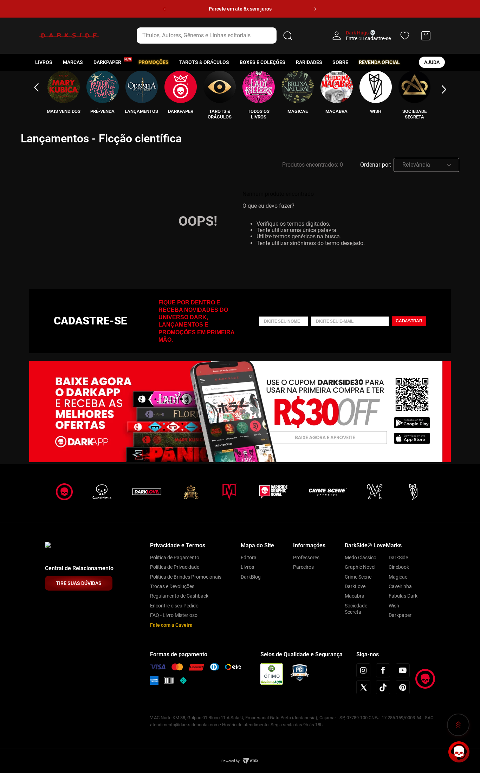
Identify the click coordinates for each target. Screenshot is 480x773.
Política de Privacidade (174, 567)
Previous (36, 87)
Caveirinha (400, 586)
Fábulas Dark (403, 596)
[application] (459, 752)
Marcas (73, 62)
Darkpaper (400, 615)
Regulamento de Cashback (179, 596)
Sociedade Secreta (356, 609)
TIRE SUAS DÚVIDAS (79, 583)
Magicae (398, 577)
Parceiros (303, 567)
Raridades (309, 62)
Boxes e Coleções (262, 62)
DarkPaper (107, 62)
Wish (394, 605)
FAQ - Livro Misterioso (173, 615)
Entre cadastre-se (368, 38)
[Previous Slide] (164, 9)
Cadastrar (409, 320)
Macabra (354, 596)
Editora (249, 557)
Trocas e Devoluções (172, 586)
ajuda (432, 62)
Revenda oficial (379, 62)
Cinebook (399, 567)
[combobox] (216, 35)
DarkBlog (251, 577)
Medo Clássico (360, 557)
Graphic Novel (360, 567)
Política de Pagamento (174, 557)
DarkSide (398, 557)
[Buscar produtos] (288, 35)
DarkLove (355, 586)
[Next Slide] (315, 9)
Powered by (230, 761)
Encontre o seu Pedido (174, 605)
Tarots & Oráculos (204, 62)
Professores (306, 557)
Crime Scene (358, 577)
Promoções (153, 62)
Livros (43, 62)
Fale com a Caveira (171, 625)
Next (444, 90)
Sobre (340, 62)
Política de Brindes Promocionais (185, 577)
